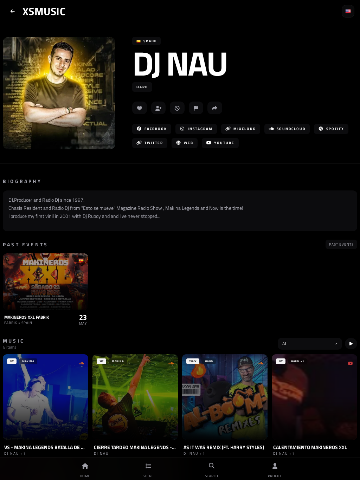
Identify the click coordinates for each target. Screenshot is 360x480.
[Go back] (12, 11)
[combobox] (310, 344)
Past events (341, 244)
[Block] (177, 108)
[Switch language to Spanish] (348, 11)
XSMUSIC (43, 11)
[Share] (214, 108)
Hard (142, 87)
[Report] (196, 108)
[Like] (139, 108)
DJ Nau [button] (179, 63)
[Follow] (158, 108)
